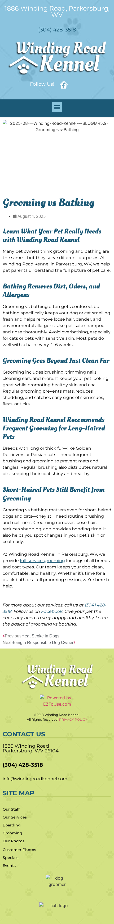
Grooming (12, 833)
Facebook (52, 611)
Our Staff (11, 809)
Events (9, 865)
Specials (10, 857)
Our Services (15, 817)
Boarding (12, 825)
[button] (57, 107)
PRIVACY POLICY (73, 719)
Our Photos (13, 841)
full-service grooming (42, 560)
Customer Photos (19, 849)
